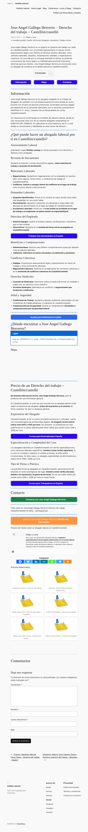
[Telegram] (60, 562)
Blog (45, 8)
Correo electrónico (19, 720)
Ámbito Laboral (23, 8)
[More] (68, 562)
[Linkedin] (36, 562)
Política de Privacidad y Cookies (67, 13)
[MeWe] (44, 562)
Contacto (77, 8)
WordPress (21, 824)
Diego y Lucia (31, 37)
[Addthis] (13, 552)
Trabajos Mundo (65, 40)
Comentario (16, 685)
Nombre (15, 709)
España (29, 40)
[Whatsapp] (52, 562)
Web (12, 730)
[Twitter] (28, 562)
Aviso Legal (36, 8)
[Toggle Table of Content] (49, 73)
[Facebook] (20, 562)
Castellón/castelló (19, 40)
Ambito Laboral (21, 3)
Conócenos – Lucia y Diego (59, 8)
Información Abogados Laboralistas (46, 40)
